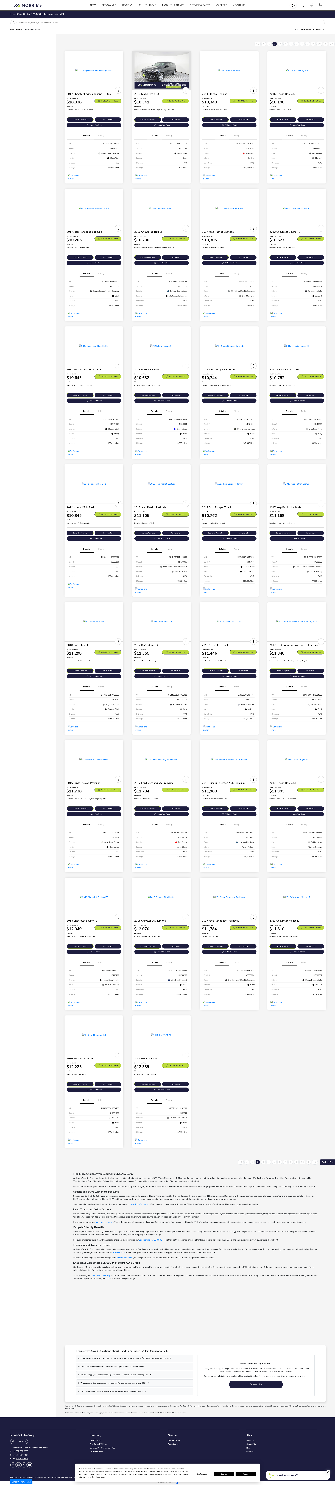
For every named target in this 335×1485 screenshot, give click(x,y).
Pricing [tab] (101, 135)
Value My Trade (96, 1451)
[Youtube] (29, 1464)
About (250, 1435)
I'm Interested (108, 120)
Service (172, 1435)
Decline (224, 1474)
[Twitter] (24, 1464)
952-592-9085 (22, 1451)
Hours (248, 1448)
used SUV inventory (140, 1204)
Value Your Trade (96, 125)
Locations (250, 1451)
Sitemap (50, 1477)
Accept (245, 1474)
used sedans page (104, 1222)
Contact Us (256, 1384)
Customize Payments (80, 120)
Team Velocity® (290, 1477)
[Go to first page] (258, 44)
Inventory (95, 1435)
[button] (118, 90)
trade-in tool (119, 1252)
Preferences (202, 1474)
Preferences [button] (100, 1477)
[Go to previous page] (263, 44)
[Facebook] (13, 1464)
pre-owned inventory (100, 1275)
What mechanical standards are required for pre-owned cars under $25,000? (114, 1383)
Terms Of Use (41, 1477)
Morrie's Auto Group (17, 1477)
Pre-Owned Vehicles (98, 1444)
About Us (250, 1440)
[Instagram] (18, 1464)
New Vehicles (95, 1440)
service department (124, 1257)
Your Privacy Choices (166, 1482)
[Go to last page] (332, 44)
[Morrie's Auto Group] (28, 5)
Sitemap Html (59, 1477)
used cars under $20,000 (150, 1239)
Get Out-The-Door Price (109, 101)
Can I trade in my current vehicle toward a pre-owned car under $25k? (112, 1366)
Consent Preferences (21, 1481)
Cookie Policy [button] (157, 1474)
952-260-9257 (23, 1455)
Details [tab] (86, 135)
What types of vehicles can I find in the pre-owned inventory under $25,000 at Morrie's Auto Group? (125, 1358)
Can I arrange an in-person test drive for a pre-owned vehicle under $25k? (113, 1391)
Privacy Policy (31, 1477)
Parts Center (173, 1444)
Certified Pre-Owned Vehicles (102, 1448)
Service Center (174, 1440)
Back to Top (327, 1162)
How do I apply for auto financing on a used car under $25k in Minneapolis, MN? (116, 1375)
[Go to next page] (325, 44)
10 (319, 43)
